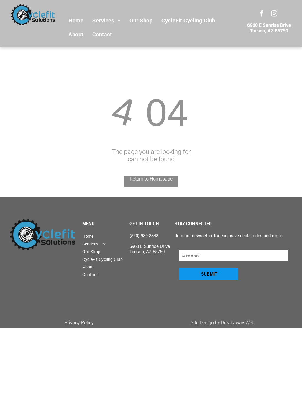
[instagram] (274, 14)
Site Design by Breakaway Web (223, 322)
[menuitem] (76, 20)
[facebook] (261, 14)
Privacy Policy (79, 322)
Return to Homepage (151, 179)
